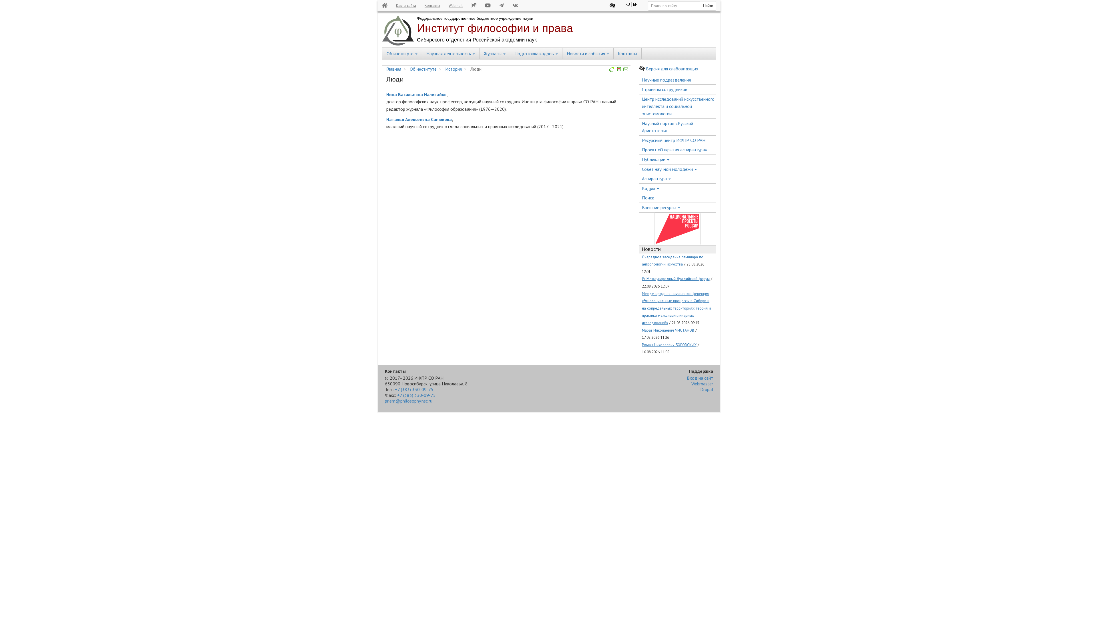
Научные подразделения (666, 80)
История (453, 69)
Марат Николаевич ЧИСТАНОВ (668, 330)
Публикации (654, 159)
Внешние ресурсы (659, 207)
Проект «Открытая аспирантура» (674, 149)
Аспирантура (655, 178)
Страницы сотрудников (664, 89)
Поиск (648, 198)
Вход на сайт (700, 378)
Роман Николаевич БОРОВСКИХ (669, 344)
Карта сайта (406, 5)
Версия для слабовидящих (672, 69)
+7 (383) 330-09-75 (414, 389)
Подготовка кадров (534, 53)
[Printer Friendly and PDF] (619, 69)
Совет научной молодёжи (668, 169)
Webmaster (702, 384)
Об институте (401, 53)
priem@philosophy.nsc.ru (408, 401)
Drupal (706, 389)
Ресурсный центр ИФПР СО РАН (673, 140)
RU (628, 4)
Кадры (649, 188)
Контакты (432, 5)
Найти (708, 5)
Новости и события (586, 53)
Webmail (456, 5)
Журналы (493, 53)
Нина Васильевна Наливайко (416, 94)
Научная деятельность (449, 53)
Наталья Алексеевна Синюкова (419, 119)
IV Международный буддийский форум (676, 278)
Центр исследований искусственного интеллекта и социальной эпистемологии (678, 106)
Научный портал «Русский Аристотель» (667, 127)
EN (635, 4)
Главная (393, 69)
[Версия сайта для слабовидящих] (612, 5)
